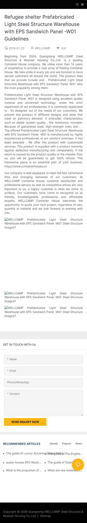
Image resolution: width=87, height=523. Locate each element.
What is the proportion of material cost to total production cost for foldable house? (24, 470)
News (78, 443)
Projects (66, 443)
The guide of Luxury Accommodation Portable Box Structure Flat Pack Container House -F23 (36, 453)
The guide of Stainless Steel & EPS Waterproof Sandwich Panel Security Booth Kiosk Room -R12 (66, 462)
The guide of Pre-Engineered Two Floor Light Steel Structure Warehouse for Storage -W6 (66, 453)
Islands (54, 443)
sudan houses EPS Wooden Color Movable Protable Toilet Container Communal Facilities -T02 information (24, 462)
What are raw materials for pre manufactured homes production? (66, 470)
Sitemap (44, 516)
